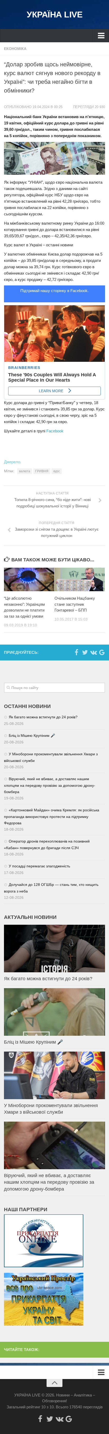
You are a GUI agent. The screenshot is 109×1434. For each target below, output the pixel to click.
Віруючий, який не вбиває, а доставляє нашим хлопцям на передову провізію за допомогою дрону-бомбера (49, 785)
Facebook (54, 431)
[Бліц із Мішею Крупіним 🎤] (54, 1012)
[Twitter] (85, 652)
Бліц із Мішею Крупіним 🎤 (32, 735)
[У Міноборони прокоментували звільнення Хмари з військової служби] (54, 1075)
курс (56, 471)
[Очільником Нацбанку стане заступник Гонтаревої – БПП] (79, 579)
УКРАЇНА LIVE (54, 14)
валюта (24, 471)
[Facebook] (76, 652)
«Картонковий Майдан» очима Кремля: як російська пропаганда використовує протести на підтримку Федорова (51, 816)
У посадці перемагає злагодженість (39, 866)
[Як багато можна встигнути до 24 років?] (54, 948)
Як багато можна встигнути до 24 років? (43, 717)
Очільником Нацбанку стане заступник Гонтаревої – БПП (74, 604)
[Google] (102, 652)
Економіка (15, 49)
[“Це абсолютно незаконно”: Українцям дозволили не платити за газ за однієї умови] (29, 579)
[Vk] (93, 652)
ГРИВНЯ (41, 471)
